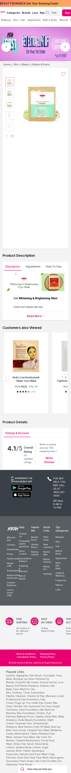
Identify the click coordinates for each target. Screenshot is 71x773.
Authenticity (13, 549)
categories (13, 12)
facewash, (21, 723)
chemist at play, (36, 696)
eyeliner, (45, 685)
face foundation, (29, 709)
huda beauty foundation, (32, 719)
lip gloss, (29, 678)
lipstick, (10, 675)
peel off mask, (42, 726)
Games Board (34, 545)
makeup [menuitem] (6, 19)
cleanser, (21, 696)
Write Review (49, 460)
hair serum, (35, 675)
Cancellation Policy (26, 657)
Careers (11, 544)
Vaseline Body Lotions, (28, 747)
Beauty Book (34, 538)
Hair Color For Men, (46, 760)
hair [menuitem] (23, 19)
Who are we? (11, 538)
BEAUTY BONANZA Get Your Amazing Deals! (29, 3)
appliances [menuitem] (34, 19)
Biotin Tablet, (23, 750)
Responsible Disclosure (13, 576)
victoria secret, (48, 682)
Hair (57, 546)
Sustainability (13, 570)
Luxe (57, 589)
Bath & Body (58, 552)
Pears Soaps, (26, 760)
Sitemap (47, 574)
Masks (25, 64)
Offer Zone (46, 538)
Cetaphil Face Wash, (38, 730)
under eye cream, (41, 702)
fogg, (18, 702)
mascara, (51, 696)
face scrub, (19, 730)
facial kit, (21, 682)
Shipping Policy (47, 654)
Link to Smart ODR (10, 593)
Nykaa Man (46, 553)
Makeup (59, 537)
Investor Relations (11, 584)
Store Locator (23, 552)
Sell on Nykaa (22, 577)
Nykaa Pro (46, 568)
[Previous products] (5, 377)
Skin (16, 64)
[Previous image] (7, 136)
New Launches (48, 545)
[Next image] (12, 136)
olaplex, (40, 716)
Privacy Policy (47, 657)
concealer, (49, 675)
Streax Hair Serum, (23, 743)
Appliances (61, 558)
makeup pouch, (26, 716)
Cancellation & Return (25, 559)
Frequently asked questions (24, 544)
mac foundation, (26, 713)
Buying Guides (34, 553)
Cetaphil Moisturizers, (28, 740)
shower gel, (21, 706)
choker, (40, 713)
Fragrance (60, 580)
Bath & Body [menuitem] (50, 19)
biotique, (18, 678)
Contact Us (23, 535)
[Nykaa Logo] (3, 12)
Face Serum (25, 764)
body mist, (51, 716)
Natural (59, 585)
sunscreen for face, (40, 706)
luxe (35, 12)
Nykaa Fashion (47, 560)
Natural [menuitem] (63, 19)
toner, (27, 692)
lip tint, (26, 702)
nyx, (29, 723)
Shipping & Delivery (23, 569)
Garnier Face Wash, (24, 737)
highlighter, (22, 675)
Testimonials (13, 558)
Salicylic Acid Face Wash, (33, 754)
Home (7, 64)
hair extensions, (30, 699)
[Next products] (65, 377)
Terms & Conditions (26, 654)
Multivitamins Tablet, (26, 733)
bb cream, (33, 682)
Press (10, 554)
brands (26, 12)
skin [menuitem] (15, 19)
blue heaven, (25, 726)
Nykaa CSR (10, 564)
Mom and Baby (58, 566)
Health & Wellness (60, 574)
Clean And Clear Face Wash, (33, 757)
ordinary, (17, 692)
